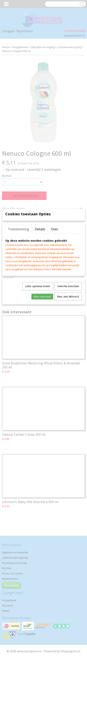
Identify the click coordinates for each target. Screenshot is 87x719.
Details (40, 229)
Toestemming (18, 229)
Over (54, 229)
